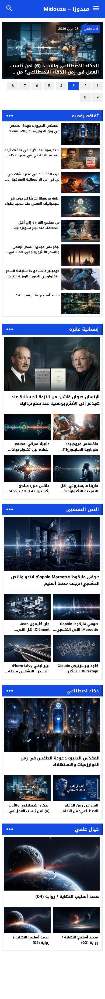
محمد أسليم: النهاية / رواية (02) (31, 940)
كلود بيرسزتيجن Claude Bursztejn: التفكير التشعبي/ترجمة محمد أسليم (78, 674)
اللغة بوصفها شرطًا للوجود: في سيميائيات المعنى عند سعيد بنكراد (32, 201)
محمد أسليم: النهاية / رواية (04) (67, 896)
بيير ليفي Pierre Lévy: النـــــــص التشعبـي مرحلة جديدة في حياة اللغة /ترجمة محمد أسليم (29, 674)
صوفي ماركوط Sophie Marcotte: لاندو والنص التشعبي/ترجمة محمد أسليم (55, 580)
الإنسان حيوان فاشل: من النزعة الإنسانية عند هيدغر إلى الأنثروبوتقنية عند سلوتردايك (55, 400)
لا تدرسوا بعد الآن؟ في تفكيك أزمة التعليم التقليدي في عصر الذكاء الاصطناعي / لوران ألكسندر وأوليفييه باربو (32, 158)
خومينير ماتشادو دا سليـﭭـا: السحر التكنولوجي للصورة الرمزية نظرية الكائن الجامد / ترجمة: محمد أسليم (33, 276)
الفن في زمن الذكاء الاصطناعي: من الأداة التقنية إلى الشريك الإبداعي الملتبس (80, 813)
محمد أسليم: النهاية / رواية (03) (80, 940)
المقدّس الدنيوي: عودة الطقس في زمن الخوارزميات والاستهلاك (34, 128)
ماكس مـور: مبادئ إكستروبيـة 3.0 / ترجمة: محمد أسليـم (29, 491)
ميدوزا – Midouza (66, 9)
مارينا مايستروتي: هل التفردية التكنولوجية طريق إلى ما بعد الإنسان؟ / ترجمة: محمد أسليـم (76, 494)
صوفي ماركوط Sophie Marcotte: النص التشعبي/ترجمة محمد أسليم (76, 629)
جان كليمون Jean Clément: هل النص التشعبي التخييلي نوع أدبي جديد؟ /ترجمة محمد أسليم (27, 632)
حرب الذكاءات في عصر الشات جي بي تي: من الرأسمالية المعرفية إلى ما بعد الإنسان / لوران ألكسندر (32, 179)
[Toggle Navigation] (97, 9)
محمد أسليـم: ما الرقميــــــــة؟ (38, 295)
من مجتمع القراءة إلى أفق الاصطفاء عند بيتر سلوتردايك (37, 225)
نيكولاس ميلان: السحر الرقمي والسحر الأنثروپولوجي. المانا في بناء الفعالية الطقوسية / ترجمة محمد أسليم (34, 254)
